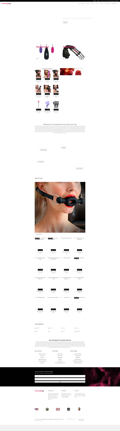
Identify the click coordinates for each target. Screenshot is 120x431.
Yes (58, 217)
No (61, 217)
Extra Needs (114, 3)
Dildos (92, 3)
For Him (101, 3)
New (79, 3)
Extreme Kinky (107, 3)
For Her (97, 3)
